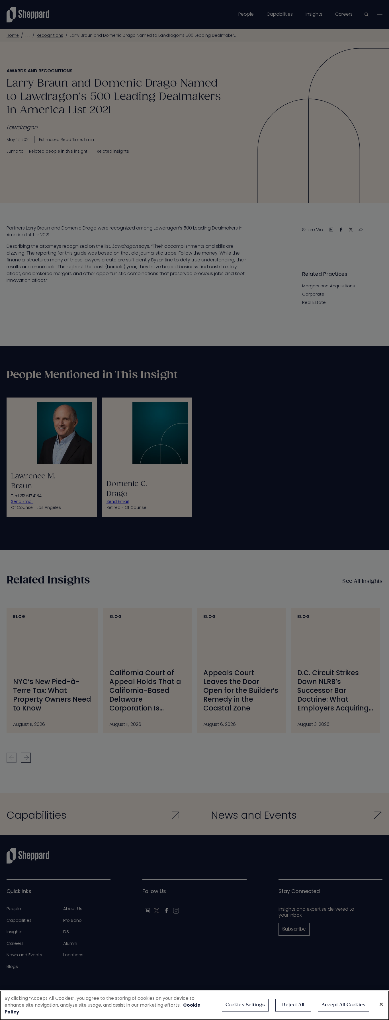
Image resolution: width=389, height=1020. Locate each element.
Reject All (293, 1005)
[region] (194, 1005)
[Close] (381, 1004)
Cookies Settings (245, 1005)
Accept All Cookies (343, 1005)
